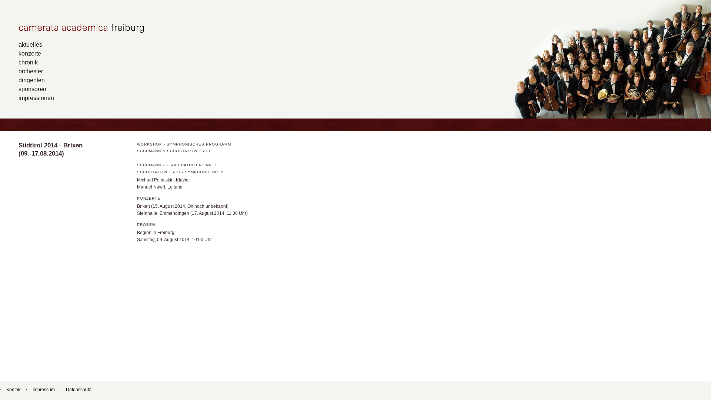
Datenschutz (78, 389)
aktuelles (30, 44)
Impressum (44, 389)
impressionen (36, 97)
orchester (31, 71)
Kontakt (13, 389)
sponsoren (32, 89)
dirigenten (32, 80)
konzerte (30, 53)
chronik (28, 62)
